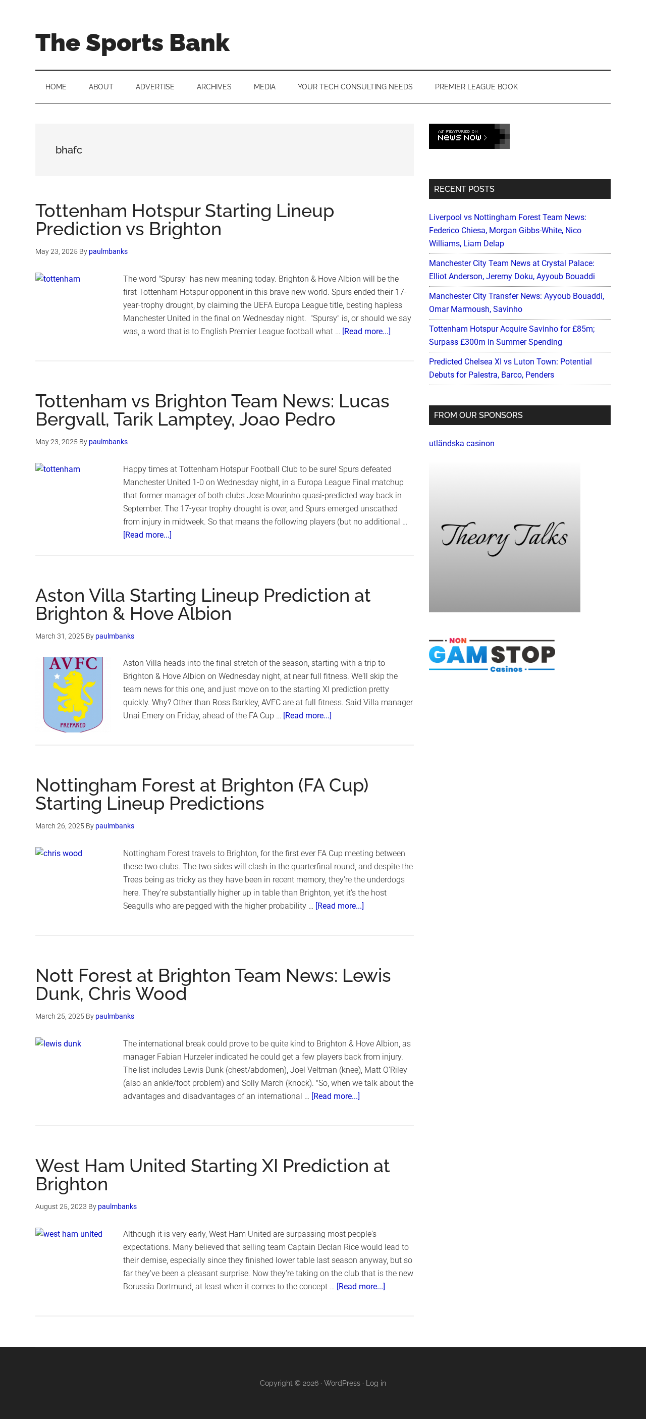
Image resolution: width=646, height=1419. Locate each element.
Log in (376, 1383)
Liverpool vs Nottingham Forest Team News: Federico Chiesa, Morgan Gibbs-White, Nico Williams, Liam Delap (507, 230)
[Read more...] (366, 331)
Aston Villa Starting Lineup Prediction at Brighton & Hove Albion (203, 604)
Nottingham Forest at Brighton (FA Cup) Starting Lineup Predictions (201, 794)
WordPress (342, 1383)
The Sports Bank (132, 42)
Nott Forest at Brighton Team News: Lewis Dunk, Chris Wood (213, 984)
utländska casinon (462, 443)
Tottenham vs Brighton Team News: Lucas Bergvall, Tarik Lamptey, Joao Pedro (212, 410)
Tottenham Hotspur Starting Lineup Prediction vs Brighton (184, 219)
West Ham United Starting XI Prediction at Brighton (212, 1174)
